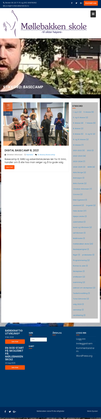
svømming (79, 282)
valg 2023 (78, 304)
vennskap (78, 309)
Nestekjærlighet (81, 249)
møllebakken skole (83, 244)
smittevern (79, 277)
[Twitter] (76, 3)
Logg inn (80, 339)
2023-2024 (79, 161)
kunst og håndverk (82, 227)
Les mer (9, 167)
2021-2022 (79, 150)
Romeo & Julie (80, 266)
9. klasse (78, 134)
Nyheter (30, 154)
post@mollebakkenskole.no (17, 6)
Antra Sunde (79, 183)
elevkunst (78, 205)
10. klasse (78, 145)
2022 (90, 150)
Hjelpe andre (80, 216)
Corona (77, 194)
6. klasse (78, 123)
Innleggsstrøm (84, 343)
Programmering (81, 260)
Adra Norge (79, 172)
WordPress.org (84, 355)
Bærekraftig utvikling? (14, 332)
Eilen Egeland (80, 200)
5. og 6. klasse (80, 117)
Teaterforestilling (81, 293)
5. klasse (89, 112)
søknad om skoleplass (84, 288)
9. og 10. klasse (81, 139)
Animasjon (78, 178)
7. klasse (90, 123)
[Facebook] (72, 3)
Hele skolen (79, 211)
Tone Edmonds (81, 299)
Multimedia (79, 238)
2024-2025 (79, 167)
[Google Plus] (81, 3)
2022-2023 (79, 156)
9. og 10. (90, 134)
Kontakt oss (90, 3)
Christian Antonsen (14, 154)
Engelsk (90, 205)
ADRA (91, 167)
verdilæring (79, 315)
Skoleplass (79, 271)
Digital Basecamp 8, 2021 (22, 150)
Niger (76, 255)
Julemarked (79, 222)
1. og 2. (77, 112)
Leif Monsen (79, 233)
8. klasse (41, 154)
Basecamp (50, 154)
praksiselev (88, 255)
